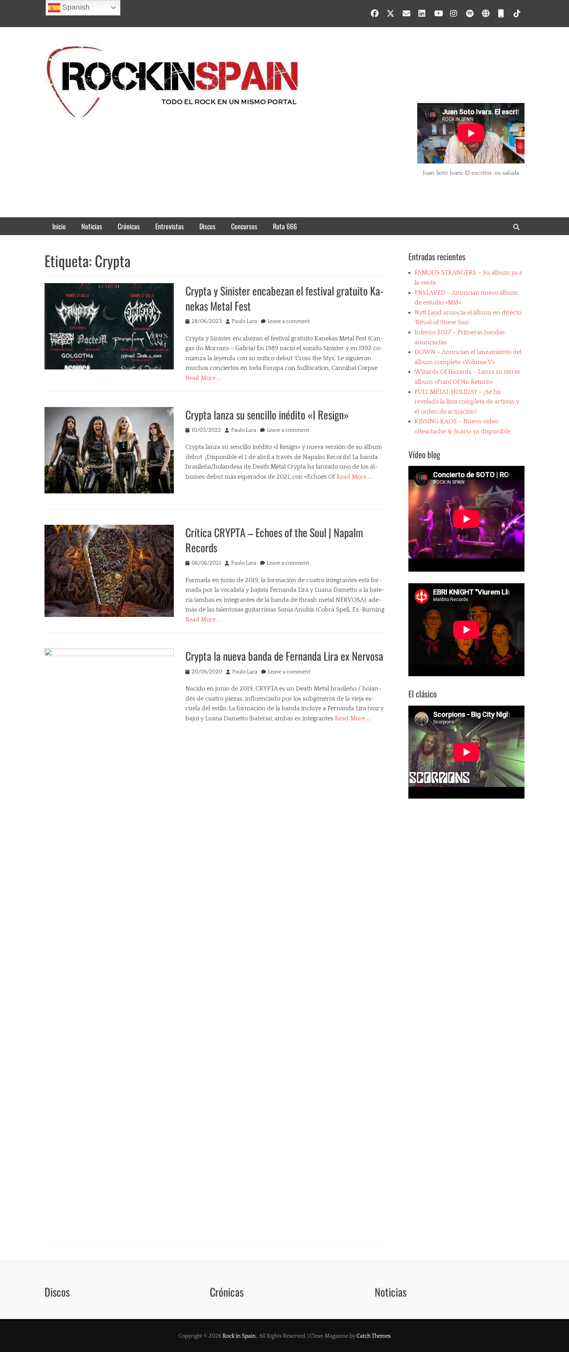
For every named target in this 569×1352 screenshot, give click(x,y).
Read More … (203, 378)
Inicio (59, 226)
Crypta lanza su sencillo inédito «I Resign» (267, 415)
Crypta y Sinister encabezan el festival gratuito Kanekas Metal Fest (284, 298)
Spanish (75, 7)
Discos (207, 226)
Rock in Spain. (240, 1336)
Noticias (91, 226)
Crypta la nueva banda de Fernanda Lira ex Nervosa (284, 656)
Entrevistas (169, 226)
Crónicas (129, 226)
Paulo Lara (244, 321)
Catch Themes (373, 1336)
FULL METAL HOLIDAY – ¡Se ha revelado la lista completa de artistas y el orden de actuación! (467, 401)
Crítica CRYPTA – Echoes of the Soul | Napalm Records (274, 539)
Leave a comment (288, 321)
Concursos (244, 226)
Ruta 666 (285, 226)
